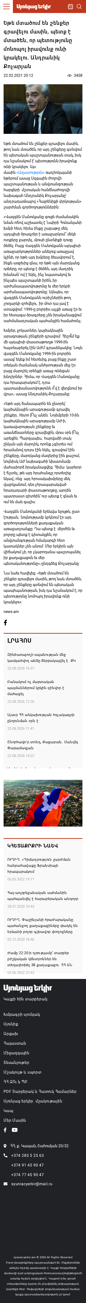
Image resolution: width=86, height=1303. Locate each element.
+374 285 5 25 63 (27, 1155)
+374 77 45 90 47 (27, 1175)
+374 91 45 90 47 (27, 1165)
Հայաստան (15, 1043)
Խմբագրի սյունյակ (22, 1014)
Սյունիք (11, 1024)
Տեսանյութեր (16, 1062)
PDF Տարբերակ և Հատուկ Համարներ (40, 1091)
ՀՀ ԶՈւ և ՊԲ (15, 1082)
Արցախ (11, 1033)
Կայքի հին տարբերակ (25, 999)
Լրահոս (19, 640)
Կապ (8, 1110)
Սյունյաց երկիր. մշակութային (33, 1101)
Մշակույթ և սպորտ (23, 1072)
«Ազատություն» (30, 172)
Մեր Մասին (15, 1120)
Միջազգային (16, 1053)
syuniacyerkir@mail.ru (32, 1184)
